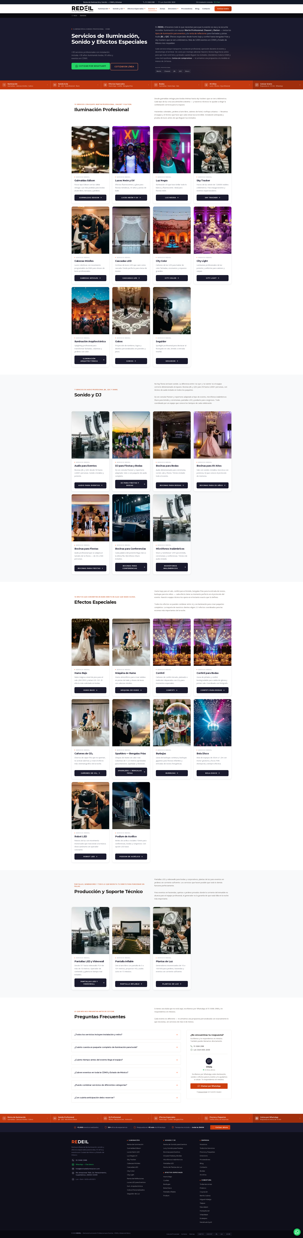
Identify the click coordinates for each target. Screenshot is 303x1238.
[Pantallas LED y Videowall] (90, 930)
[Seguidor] (172, 310)
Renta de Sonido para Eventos (175, 1144)
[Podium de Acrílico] (131, 805)
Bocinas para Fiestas (86, 548)
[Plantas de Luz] (172, 930)
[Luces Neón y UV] (131, 149)
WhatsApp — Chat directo (85, 1164)
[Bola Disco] (212, 722)
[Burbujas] (172, 722)
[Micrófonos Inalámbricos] (172, 517)
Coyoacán (204, 1192)
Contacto (206, 9)
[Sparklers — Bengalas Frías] (131, 722)
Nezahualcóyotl (206, 1222)
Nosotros (203, 1144)
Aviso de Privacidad (173, 1234)
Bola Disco (203, 753)
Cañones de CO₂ (83, 753)
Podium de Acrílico (126, 836)
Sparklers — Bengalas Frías (130, 753)
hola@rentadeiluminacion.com (88, 1169)
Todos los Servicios (207, 1148)
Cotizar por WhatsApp (92, 66)
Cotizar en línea (124, 66)
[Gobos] (131, 310)
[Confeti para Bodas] (212, 642)
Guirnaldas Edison (84, 180)
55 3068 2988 (81, 1160)
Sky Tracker (203, 180)
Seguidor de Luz (133, 1194)
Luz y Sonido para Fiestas (173, 1148)
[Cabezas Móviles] (90, 230)
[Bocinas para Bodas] (172, 435)
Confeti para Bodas (207, 673)
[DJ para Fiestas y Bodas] (131, 435)
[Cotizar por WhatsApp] (297, 1232)
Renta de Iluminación (135, 1144)
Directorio (172, 9)
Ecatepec (203, 1218)
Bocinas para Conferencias (130, 548)
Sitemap (192, 1234)
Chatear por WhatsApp (211, 1086)
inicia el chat (202, 1092)
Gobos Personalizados (136, 1190)
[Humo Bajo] (90, 642)
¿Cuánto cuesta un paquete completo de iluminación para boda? (105, 1047)
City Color (161, 261)
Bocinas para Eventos (171, 1152)
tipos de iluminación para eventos (170, 33)
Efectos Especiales (136, 9)
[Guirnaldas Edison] (90, 149)
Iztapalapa (204, 1214)
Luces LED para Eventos (136, 1182)
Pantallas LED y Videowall (89, 961)
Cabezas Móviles (84, 261)
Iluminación (103, 9)
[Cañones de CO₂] (90, 722)
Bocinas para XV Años (209, 465)
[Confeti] (172, 642)
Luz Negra (161, 180)
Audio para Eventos (85, 465)
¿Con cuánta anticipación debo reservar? (94, 1097)
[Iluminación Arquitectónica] (90, 310)
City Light (202, 261)
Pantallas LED (168, 1163)
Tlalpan (202, 1203)
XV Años (203, 1175)
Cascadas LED (123, 261)
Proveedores (186, 9)
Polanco (203, 1188)
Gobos (119, 341)
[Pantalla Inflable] (131, 930)
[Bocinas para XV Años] (212, 435)
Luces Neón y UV (125, 180)
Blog (197, 9)
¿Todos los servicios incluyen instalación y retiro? (98, 1034)
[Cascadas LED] (131, 230)
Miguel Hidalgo (205, 1199)
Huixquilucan (205, 1211)
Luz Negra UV (132, 1156)
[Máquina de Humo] (131, 642)
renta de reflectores (198, 33)
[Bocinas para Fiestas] (90, 517)
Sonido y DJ (118, 9)
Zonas (162, 9)
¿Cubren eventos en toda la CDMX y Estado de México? (101, 1072)
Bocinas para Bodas (167, 465)
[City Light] (212, 230)
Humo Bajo (80, 673)
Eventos (151, 9)
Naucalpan (204, 1207)
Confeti (160, 673)
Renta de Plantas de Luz (172, 1167)
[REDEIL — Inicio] (82, 8)
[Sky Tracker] (212, 149)
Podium (166, 1196)
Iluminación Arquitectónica (90, 341)
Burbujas (161, 753)
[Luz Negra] (172, 149)
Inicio (75, 16)
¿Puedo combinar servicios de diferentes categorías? (100, 1085)
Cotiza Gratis (223, 9)
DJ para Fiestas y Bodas (128, 465)
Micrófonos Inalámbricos (170, 548)
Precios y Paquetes (207, 1152)
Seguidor (161, 341)
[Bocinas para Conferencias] (131, 517)
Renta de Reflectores (135, 1178)
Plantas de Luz (164, 961)
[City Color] (172, 230)
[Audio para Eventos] (90, 435)
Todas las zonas (206, 1184)
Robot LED (80, 836)
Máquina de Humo (125, 673)
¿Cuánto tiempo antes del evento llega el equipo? (98, 1060)
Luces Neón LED (133, 1152)
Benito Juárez (205, 1196)
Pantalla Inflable (124, 961)
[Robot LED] (90, 805)
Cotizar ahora (221, 1127)
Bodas (202, 1171)
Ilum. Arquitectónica (135, 1186)
